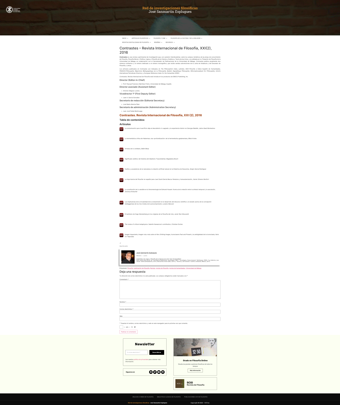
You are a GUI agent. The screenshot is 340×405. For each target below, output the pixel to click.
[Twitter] (155, 372)
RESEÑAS (157, 42)
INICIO (124, 38)
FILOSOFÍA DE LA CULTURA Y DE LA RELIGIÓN (185, 38)
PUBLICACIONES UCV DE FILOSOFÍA (195, 397)
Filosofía (130, 268)
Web (121, 316)
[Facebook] (151, 372)
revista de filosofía (162, 268)
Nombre (123, 302)
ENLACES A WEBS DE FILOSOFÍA (143, 397)
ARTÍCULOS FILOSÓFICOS (140, 38)
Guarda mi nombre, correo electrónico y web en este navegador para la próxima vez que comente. (154, 323)
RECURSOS (169, 42)
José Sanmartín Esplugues (170, 11)
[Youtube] (159, 372)
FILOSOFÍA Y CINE (159, 38)
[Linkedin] (163, 372)
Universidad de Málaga (193, 268)
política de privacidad (141, 359)
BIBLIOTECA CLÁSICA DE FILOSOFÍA (169, 397)
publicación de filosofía (141, 268)
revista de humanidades (177, 268)
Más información (195, 370)
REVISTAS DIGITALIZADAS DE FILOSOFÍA (135, 42)
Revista (152, 268)
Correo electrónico (126, 309)
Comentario (124, 279)
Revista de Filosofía (195, 385)
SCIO (190, 382)
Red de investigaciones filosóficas (170, 8)
